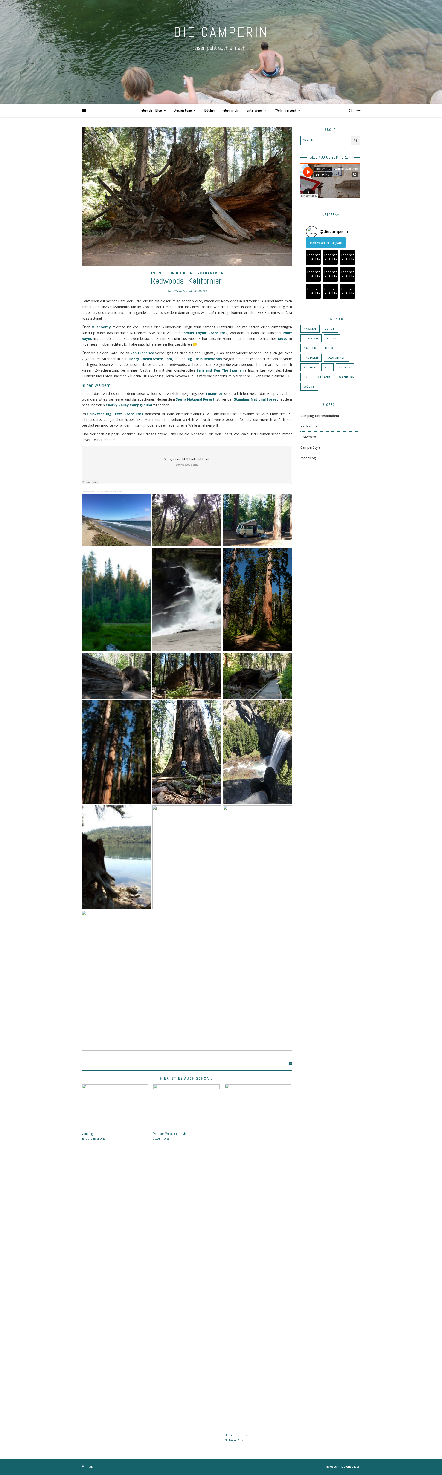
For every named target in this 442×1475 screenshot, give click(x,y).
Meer (329, 348)
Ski (306, 377)
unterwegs (255, 110)
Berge (330, 328)
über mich (230, 110)
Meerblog (308, 458)
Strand (324, 377)
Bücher (209, 110)
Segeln (345, 367)
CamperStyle (310, 447)
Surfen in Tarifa (236, 1435)
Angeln (310, 328)
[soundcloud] (358, 110)
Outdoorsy (101, 327)
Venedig (87, 1133)
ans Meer (159, 273)
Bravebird (308, 436)
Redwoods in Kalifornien (109, 491)
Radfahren (336, 357)
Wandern (347, 377)
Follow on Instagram (326, 242)
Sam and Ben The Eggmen (219, 370)
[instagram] (351, 110)
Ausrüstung (183, 110)
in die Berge (183, 273)
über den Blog (151, 110)
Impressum (332, 1466)
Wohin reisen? (286, 110)
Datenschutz (350, 1466)
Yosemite (214, 393)
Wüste (309, 386)
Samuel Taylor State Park (204, 332)
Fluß (332, 338)
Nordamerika (210, 273)
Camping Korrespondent (319, 415)
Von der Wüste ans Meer (171, 1133)
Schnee (310, 367)
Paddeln (311, 357)
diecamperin (88, 491)
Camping (311, 338)
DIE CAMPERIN (221, 32)
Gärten (310, 348)
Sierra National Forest (195, 399)
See (327, 367)
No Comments (197, 291)
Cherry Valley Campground (129, 405)
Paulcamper (309, 426)
